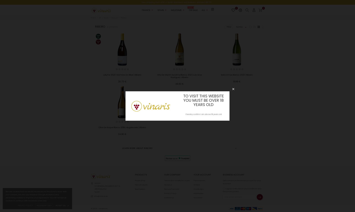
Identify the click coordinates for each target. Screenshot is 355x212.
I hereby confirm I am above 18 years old (203, 114)
